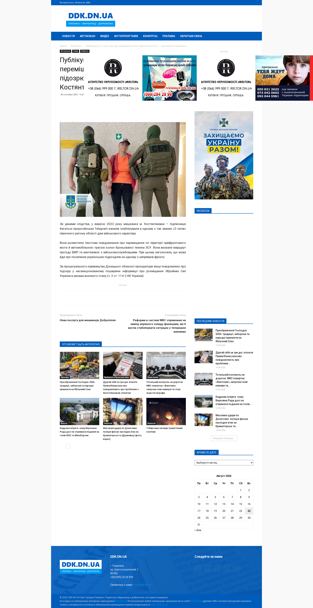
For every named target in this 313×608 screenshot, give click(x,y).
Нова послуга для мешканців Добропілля (88, 320)
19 (215, 510)
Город (75, 51)
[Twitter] (238, 2)
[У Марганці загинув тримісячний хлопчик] (166, 411)
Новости (68, 36)
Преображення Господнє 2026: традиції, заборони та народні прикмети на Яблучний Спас (77, 386)
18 (207, 510)
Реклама (168, 36)
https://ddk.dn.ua (159, 604)
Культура (65, 377)
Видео (104, 36)
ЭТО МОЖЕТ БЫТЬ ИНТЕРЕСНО (81, 344)
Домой (63, 46)
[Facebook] (226, 2)
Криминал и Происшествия (116, 377)
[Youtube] (250, 2)
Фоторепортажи (126, 36)
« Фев (198, 530)
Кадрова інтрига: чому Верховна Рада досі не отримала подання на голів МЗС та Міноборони (79, 432)
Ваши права (152, 377)
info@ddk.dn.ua (142, 584)
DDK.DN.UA (120, 601)
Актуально (87, 36)
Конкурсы (150, 36)
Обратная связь (191, 36)
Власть (64, 423)
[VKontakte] (244, 2)
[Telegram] (232, 2)
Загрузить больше (223, 438)
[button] (249, 36)
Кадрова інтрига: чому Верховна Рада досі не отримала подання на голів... (234, 400)
